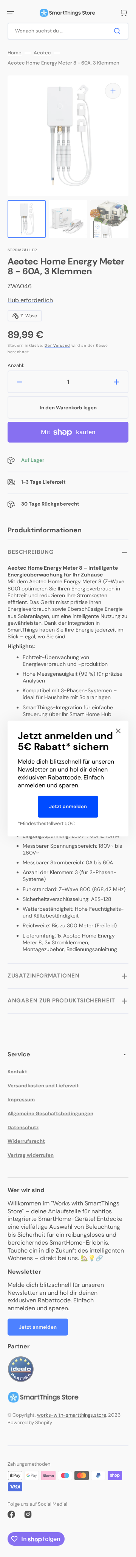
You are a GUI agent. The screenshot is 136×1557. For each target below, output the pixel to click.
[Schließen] (118, 730)
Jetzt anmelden (68, 806)
